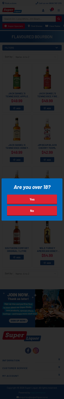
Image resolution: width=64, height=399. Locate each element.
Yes (32, 199)
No (32, 211)
